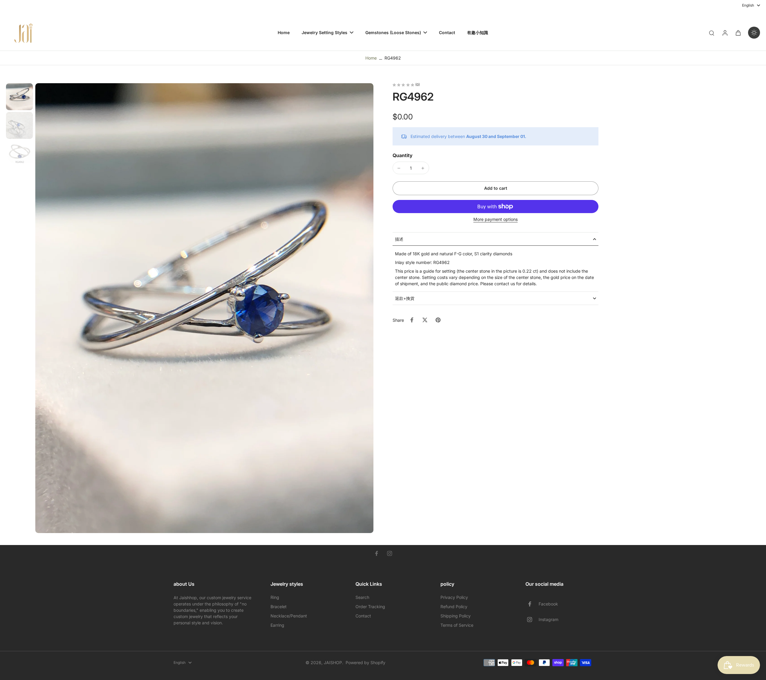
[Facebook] (376, 553)
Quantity (403, 156)
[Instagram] (389, 553)
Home (371, 57)
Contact (363, 615)
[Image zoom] (204, 308)
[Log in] (724, 33)
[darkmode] (754, 33)
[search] (711, 33)
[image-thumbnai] (19, 96)
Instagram (548, 619)
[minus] (399, 168)
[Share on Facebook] (411, 320)
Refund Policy (453, 606)
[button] (495, 188)
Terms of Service (456, 625)
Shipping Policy (455, 615)
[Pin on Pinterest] (438, 320)
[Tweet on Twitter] (424, 320)
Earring (277, 625)
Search (362, 597)
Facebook (548, 603)
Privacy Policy (454, 597)
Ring (274, 597)
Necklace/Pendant (288, 615)
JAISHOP (333, 662)
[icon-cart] (737, 33)
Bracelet (278, 606)
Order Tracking (370, 606)
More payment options (495, 219)
